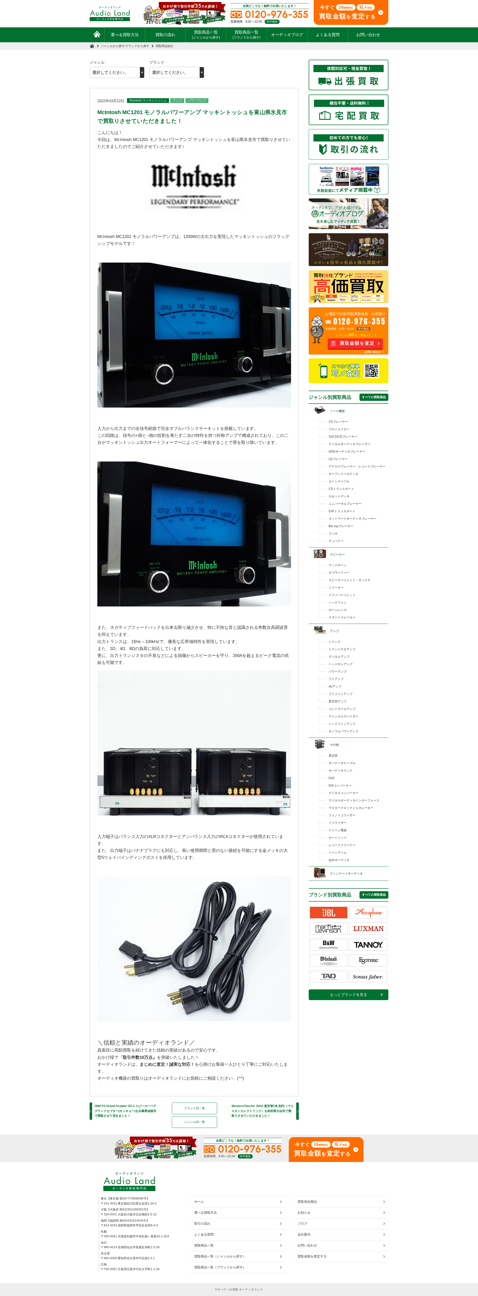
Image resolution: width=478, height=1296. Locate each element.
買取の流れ (165, 35)
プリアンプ (336, 679)
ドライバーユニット (342, 595)
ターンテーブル (339, 481)
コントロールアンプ (342, 709)
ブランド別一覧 (194, 1108)
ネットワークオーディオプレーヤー (352, 518)
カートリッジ (338, 837)
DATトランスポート (342, 511)
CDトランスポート (341, 489)
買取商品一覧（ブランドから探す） (220, 1267)
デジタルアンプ (339, 656)
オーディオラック (341, 770)
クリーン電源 (338, 830)
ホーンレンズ (338, 610)
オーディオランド (251, 1289)
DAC (332, 778)
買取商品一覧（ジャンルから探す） (220, 1256)
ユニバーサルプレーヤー (345, 504)
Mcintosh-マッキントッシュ (148, 100)
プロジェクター (339, 429)
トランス (335, 642)
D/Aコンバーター (340, 785)
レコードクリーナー (342, 845)
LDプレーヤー (338, 459)
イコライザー (338, 823)
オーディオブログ (287, 35)
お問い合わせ (368, 35)
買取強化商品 (307, 1201)
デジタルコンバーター (343, 793)
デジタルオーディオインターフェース (354, 800)
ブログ (302, 1223)
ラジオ (333, 533)
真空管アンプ (338, 701)
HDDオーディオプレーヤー (347, 451)
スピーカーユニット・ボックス (349, 580)
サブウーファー (339, 572)
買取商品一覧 (206, 34)
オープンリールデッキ (343, 474)
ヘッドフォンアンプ (342, 724)
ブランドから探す (137, 46)
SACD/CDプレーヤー (343, 436)
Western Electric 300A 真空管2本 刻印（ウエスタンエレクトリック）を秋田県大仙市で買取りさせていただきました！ (263, 1110)
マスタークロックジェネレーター (351, 808)
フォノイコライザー (342, 815)
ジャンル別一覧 (194, 1122)
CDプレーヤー (338, 421)
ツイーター (336, 587)
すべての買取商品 (374, 397)
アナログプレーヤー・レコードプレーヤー (357, 466)
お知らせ (304, 1212)
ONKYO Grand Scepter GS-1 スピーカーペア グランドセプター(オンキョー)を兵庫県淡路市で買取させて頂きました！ (125, 1110)
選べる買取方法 (125, 35)
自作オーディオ (339, 860)
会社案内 (304, 1234)
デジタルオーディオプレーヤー (349, 444)
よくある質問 (328, 35)
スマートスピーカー (342, 617)
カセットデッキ (339, 496)
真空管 (333, 755)
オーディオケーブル (342, 763)
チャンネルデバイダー (343, 716)
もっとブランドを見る (348, 995)
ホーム (199, 1201)
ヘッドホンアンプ (341, 664)
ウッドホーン (338, 565)
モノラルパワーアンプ (343, 731)
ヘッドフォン (338, 602)
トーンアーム (338, 852)
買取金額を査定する (312, 1256)
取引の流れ (202, 1223)
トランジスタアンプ (342, 649)
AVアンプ (335, 686)
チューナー (336, 541)
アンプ (177, 100)
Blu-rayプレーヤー (341, 526)
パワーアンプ (197, 100)
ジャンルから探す (113, 46)
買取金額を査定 (357, 343)
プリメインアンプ (341, 694)
